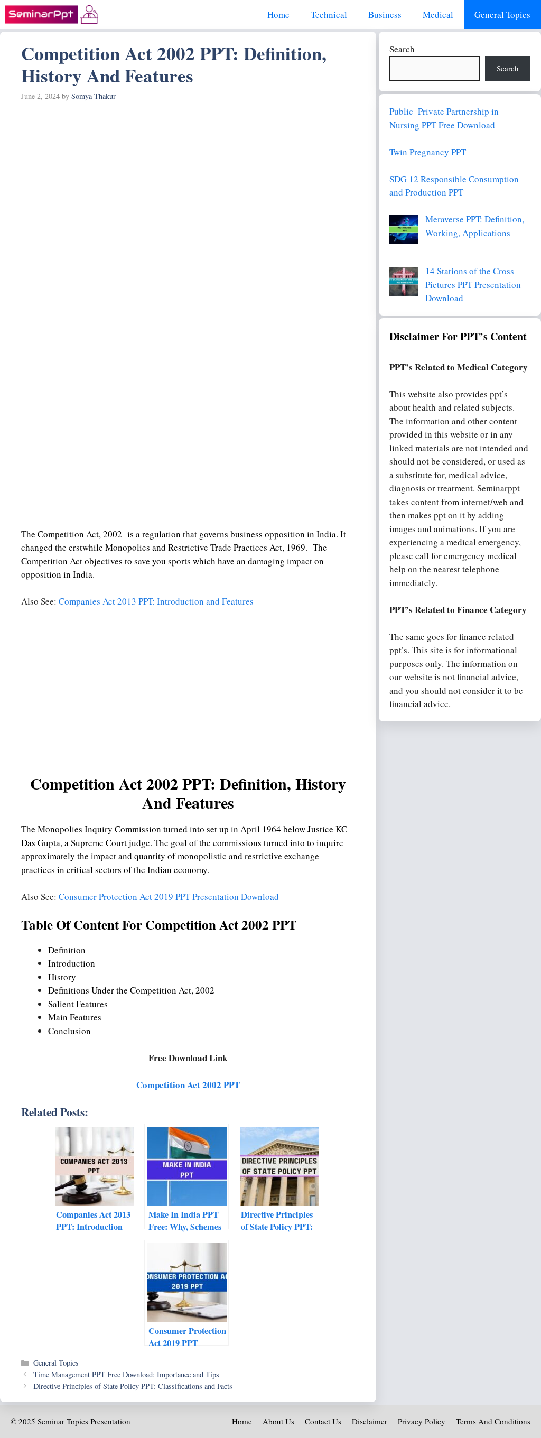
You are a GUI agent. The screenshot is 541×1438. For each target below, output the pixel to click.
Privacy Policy (421, 1421)
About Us (278, 1421)
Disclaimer (369, 1421)
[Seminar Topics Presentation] (51, 14)
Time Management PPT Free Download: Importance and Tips (126, 1374)
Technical (329, 14)
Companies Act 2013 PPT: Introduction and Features (156, 601)
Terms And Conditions (493, 1421)
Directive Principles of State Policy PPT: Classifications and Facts (132, 1386)
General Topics (502, 14)
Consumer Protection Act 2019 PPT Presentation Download (169, 896)
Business (385, 14)
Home (278, 14)
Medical (438, 14)
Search (402, 49)
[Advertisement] (188, 185)
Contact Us (323, 1421)
